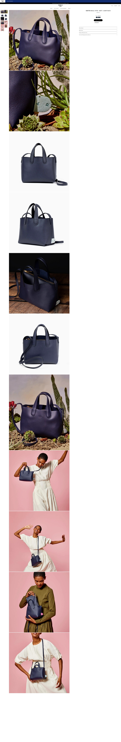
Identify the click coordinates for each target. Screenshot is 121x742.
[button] (97, 22)
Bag (116, 5)
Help (112, 5)
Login (119, 5)
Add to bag (98, 20)
